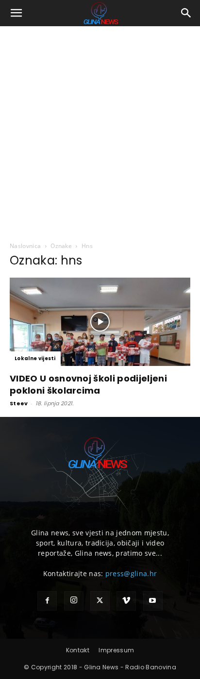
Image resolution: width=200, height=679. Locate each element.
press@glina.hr (131, 573)
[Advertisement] (100, 131)
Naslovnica (25, 246)
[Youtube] (153, 601)
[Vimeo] (126, 601)
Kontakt (77, 650)
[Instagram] (73, 601)
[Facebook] (47, 601)
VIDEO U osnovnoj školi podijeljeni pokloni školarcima (88, 384)
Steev (19, 403)
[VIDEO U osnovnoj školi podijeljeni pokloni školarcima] (100, 322)
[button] (16, 13)
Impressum (116, 650)
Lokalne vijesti (35, 358)
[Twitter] (100, 601)
